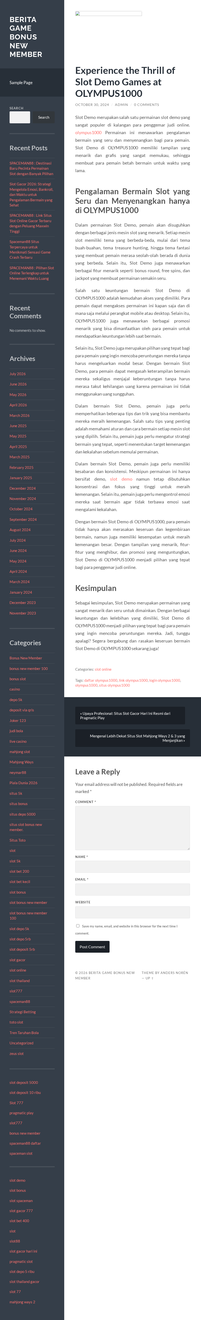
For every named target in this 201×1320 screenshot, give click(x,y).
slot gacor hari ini (23, 1251)
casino (15, 689)
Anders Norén (174, 973)
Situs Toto (17, 840)
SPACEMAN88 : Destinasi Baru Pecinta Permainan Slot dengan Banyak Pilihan (31, 168)
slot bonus (18, 892)
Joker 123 (18, 720)
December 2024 (23, 488)
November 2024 (23, 498)
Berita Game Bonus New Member (26, 37)
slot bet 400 (19, 1220)
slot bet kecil (20, 881)
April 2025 (18, 446)
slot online (18, 970)
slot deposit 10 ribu (25, 1092)
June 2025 (18, 425)
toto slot (16, 1022)
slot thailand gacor (24, 1281)
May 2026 (18, 394)
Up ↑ (150, 978)
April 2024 (18, 571)
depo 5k (16, 699)
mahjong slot (20, 751)
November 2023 (23, 613)
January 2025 (21, 477)
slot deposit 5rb (22, 949)
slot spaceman (21, 1200)
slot (13, 850)
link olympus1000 (133, 680)
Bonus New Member (26, 658)
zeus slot (17, 1053)
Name (81, 857)
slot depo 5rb (20, 939)
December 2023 (23, 602)
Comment (85, 802)
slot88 (15, 1241)
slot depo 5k (19, 928)
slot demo (17, 1180)
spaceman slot (21, 1153)
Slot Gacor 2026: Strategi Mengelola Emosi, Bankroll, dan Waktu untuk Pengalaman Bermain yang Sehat (31, 194)
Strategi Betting (23, 1012)
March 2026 (20, 415)
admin (121, 105)
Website (82, 902)
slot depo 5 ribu (22, 1271)
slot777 (16, 991)
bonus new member (25, 1133)
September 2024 (23, 519)
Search (17, 108)
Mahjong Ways (22, 762)
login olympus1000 (164, 680)
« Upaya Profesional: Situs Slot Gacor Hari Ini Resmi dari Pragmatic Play (125, 715)
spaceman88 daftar (25, 1143)
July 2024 (18, 540)
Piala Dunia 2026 (24, 783)
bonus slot (18, 679)
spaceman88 (20, 1001)
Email (81, 879)
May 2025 (18, 436)
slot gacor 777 (21, 1210)
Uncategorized (21, 1043)
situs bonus (19, 803)
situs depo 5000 (23, 814)
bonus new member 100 (29, 668)
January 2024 (21, 592)
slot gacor (17, 960)
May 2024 (18, 561)
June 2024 (18, 550)
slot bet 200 (19, 871)
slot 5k (15, 861)
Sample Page (21, 82)
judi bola (16, 731)
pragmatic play (22, 1113)
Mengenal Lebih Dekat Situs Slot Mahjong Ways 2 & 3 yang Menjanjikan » (137, 738)
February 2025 (22, 467)
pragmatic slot (21, 1261)
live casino (18, 741)
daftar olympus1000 (100, 680)
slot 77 (15, 1291)
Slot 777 (16, 1103)
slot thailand (20, 980)
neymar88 (18, 772)
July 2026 (18, 374)
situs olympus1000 (114, 685)
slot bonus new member (28, 902)
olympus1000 (88, 132)
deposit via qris (22, 710)
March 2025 (20, 457)
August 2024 (20, 529)
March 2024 (20, 581)
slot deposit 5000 (24, 1082)
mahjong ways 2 (22, 1302)
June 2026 (18, 384)
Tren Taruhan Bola (24, 1032)
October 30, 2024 (92, 105)
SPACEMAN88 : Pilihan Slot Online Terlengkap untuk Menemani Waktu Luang (32, 273)
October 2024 (21, 509)
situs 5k (16, 793)
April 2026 (18, 405)
